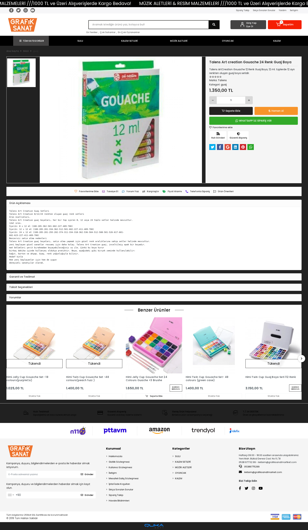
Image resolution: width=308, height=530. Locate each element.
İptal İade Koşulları (119, 484)
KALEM (178, 478)
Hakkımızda (115, 456)
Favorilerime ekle (222, 127)
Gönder (88, 474)
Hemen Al (277, 111)
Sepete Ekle (232, 111)
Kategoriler (181, 449)
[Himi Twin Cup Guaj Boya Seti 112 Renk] (273, 345)
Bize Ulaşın (247, 449)
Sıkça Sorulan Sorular (264, 10)
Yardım (282, 10)
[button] (285, 24)
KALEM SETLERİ (183, 462)
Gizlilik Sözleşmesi (119, 462)
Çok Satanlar (107, 32)
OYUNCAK (180, 473)
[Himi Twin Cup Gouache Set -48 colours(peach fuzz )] (94, 345)
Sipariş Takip (242, 10)
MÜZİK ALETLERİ (183, 467)
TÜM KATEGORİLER (33, 41)
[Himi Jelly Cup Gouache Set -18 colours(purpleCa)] (34, 345)
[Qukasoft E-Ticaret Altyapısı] (154, 526)
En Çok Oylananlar (129, 32)
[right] (301, 359)
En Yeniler (91, 32)
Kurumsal (113, 449)
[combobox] (11, 495)
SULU (178, 456)
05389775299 (252, 466)
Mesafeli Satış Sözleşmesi (123, 478)
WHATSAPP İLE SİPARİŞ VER (255, 120)
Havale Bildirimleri (119, 500)
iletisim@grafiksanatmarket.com (263, 472)
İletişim (294, 10)
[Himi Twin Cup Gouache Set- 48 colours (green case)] (214, 345)
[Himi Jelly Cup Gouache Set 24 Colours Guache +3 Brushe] (154, 345)
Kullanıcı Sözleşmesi (120, 467)
